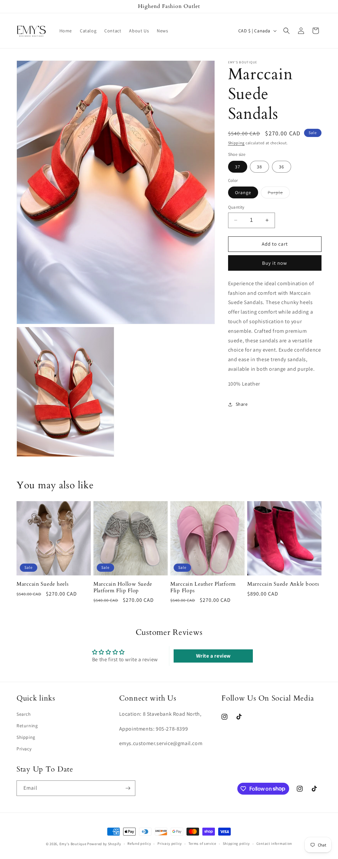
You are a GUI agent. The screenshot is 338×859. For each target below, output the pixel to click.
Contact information (274, 843)
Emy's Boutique (72, 844)
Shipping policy (236, 843)
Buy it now (274, 263)
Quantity (236, 207)
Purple (279, 193)
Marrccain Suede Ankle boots (283, 584)
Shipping (236, 142)
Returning (27, 726)
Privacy (24, 749)
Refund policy (139, 843)
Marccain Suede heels (42, 584)
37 (237, 167)
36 (281, 167)
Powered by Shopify (104, 844)
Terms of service (202, 843)
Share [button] (242, 404)
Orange (243, 192)
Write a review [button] (213, 655)
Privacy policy (169, 843)
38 (259, 167)
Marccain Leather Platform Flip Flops (203, 587)
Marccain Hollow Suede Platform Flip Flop (122, 587)
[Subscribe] (127, 788)
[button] (286, 30)
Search (24, 714)
